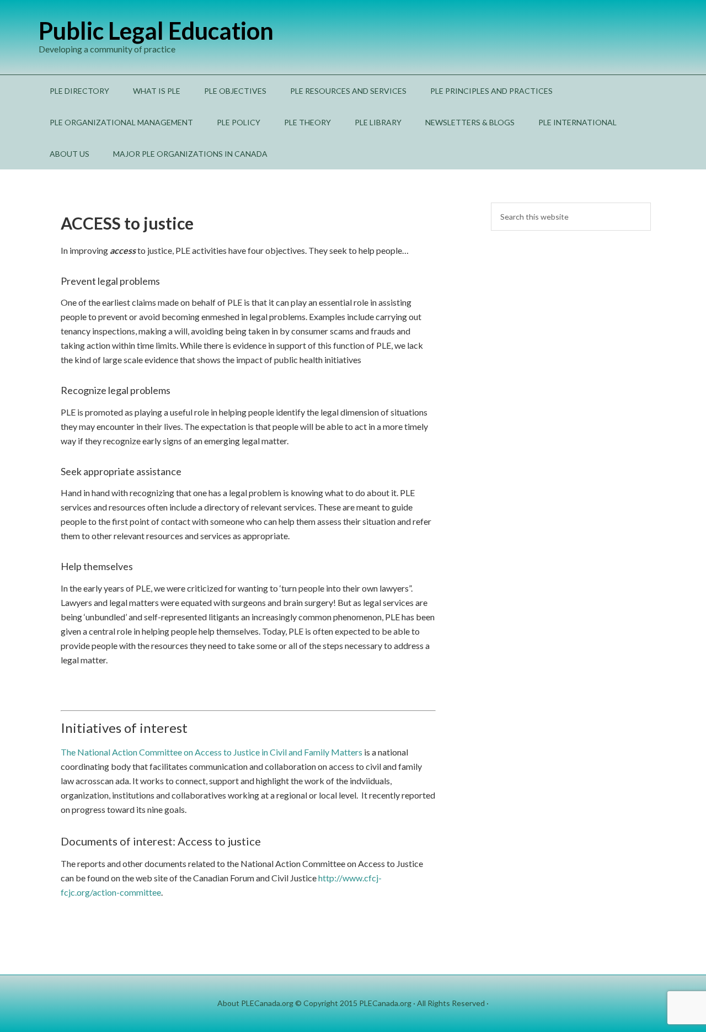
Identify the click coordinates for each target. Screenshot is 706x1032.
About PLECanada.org (255, 1003)
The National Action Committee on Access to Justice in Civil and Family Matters (212, 752)
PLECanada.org (385, 1003)
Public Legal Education (156, 31)
